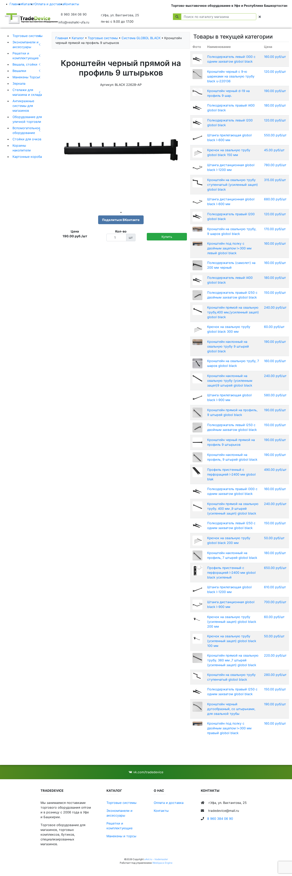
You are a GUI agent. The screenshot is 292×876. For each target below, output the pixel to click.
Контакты (71, 4)
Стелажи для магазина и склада (27, 92)
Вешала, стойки (25, 64)
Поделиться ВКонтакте (121, 220)
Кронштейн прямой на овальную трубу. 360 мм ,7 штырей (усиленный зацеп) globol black (232, 660)
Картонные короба (27, 157)
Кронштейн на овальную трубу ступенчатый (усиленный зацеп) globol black (232, 184)
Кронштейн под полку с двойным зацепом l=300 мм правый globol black (229, 728)
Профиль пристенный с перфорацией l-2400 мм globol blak (231, 474)
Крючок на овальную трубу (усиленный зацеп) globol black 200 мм (231, 621)
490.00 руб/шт (275, 470)
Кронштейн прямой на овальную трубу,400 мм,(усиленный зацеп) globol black (233, 312)
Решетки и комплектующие (26, 55)
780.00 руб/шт (275, 165)
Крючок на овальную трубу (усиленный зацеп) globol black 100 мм (231, 641)
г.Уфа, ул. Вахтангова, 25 (120, 15)
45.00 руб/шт (274, 150)
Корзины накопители (22, 147)
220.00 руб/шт (275, 655)
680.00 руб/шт (275, 199)
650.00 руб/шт (275, 568)
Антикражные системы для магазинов (23, 105)
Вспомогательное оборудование (26, 130)
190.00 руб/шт (275, 91)
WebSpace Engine (162, 862)
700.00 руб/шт (275, 602)
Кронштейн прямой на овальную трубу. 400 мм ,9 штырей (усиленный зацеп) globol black (232, 508)
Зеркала (19, 83)
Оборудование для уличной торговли (27, 119)
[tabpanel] (121, 149)
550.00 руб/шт (275, 135)
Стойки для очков (27, 139)
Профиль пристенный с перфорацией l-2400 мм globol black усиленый (231, 572)
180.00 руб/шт (275, 105)
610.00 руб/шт (275, 587)
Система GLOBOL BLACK (141, 38)
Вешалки (19, 71)
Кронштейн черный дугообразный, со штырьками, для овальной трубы (231, 709)
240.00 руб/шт (275, 307)
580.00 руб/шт (275, 395)
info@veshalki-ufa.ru (73, 22)
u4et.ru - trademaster (156, 859)
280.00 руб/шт (275, 675)
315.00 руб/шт (275, 180)
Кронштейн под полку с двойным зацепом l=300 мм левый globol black (229, 248)
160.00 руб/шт (275, 57)
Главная (16, 4)
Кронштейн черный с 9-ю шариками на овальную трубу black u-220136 (230, 76)
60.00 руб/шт (274, 327)
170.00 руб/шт (275, 229)
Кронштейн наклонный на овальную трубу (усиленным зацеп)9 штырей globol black (229, 380)
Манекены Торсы (26, 77)
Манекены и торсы (121, 836)
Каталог (28, 4)
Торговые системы (28, 36)
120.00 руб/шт (275, 72)
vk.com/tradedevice (147, 772)
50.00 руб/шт (274, 538)
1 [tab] (121, 212)
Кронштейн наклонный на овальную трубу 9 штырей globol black (228, 346)
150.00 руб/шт (275, 293)
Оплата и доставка (49, 4)
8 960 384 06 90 (74, 14)
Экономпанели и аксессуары (26, 44)
